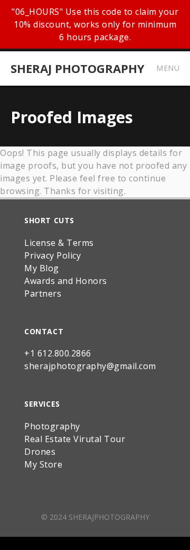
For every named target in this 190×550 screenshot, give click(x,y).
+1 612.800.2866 (57, 353)
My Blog (41, 268)
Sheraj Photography (78, 68)
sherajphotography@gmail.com (90, 366)
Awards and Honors (65, 281)
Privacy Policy (52, 255)
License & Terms (59, 243)
